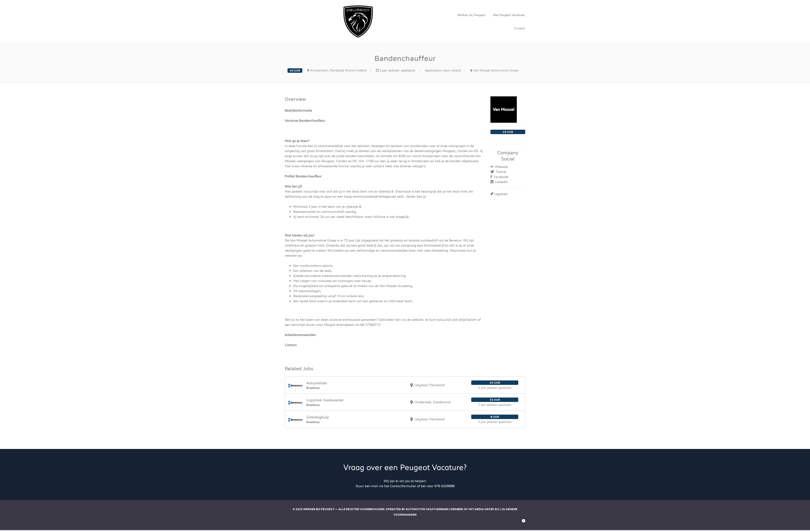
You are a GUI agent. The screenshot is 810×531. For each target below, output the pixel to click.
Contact (519, 28)
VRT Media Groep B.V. (484, 509)
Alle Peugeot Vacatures (509, 15)
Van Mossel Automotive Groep (495, 70)
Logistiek (501, 193)
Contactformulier (403, 486)
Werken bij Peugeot (471, 15)
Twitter (501, 171)
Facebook (500, 176)
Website (501, 166)
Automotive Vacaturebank (427, 509)
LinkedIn (501, 181)
